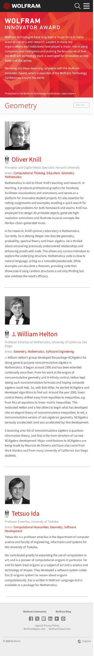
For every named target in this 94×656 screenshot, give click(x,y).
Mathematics (13, 177)
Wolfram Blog (63, 611)
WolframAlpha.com (34, 629)
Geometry (67, 173)
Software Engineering (60, 351)
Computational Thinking (29, 173)
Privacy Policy (51, 625)
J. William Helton (35, 334)
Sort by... (81, 105)
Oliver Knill (26, 159)
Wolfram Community (34, 611)
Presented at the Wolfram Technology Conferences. (39, 93)
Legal (38, 625)
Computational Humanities (30, 527)
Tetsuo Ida (26, 513)
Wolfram (15, 641)
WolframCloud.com (59, 629)
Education (53, 173)
